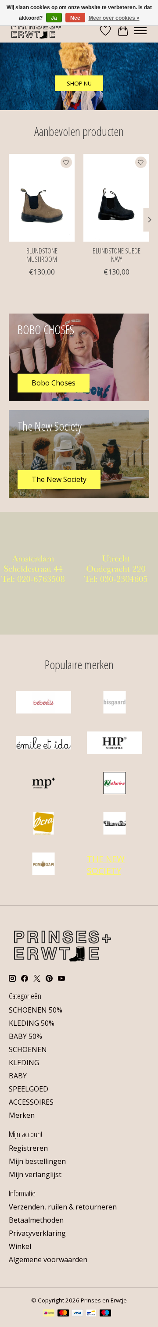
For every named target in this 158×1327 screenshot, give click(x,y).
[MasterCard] (63, 1313)
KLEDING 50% (31, 1023)
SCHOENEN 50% (35, 1010)
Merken (22, 1115)
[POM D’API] (43, 864)
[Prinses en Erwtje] (36, 30)
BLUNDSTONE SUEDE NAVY (116, 255)
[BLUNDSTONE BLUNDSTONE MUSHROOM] (42, 198)
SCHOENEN (28, 1049)
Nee (75, 18)
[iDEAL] (48, 1313)
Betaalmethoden (36, 1220)
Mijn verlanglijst (35, 1174)
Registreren (28, 1148)
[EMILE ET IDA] (43, 743)
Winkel (20, 1246)
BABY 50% (25, 1036)
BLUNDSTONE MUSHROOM (41, 255)
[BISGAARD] (114, 703)
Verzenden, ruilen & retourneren (63, 1207)
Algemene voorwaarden (48, 1259)
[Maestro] (105, 1313)
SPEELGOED (28, 1089)
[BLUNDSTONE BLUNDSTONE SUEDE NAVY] (116, 198)
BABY (18, 1076)
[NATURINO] (114, 784)
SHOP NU (79, 83)
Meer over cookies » (114, 18)
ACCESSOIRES (31, 1102)
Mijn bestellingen (37, 1161)
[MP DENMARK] (43, 784)
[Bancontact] (91, 1313)
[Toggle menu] (140, 30)
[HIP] (114, 743)
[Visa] (77, 1313)
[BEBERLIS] (43, 703)
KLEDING (24, 1062)
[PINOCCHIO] (114, 824)
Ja (54, 18)
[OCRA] (43, 824)
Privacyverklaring (37, 1233)
